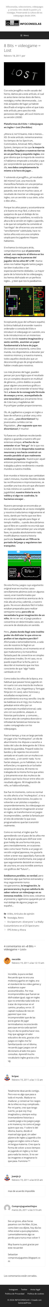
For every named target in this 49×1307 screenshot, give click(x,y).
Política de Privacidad (14, 1293)
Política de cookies (35, 1293)
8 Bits (10, 913)
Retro (21, 917)
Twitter (24, 1289)
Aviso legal (35, 1289)
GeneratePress (24, 1302)
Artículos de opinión (24, 913)
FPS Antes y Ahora (16, 929)
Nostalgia (12, 917)
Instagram (13, 1289)
